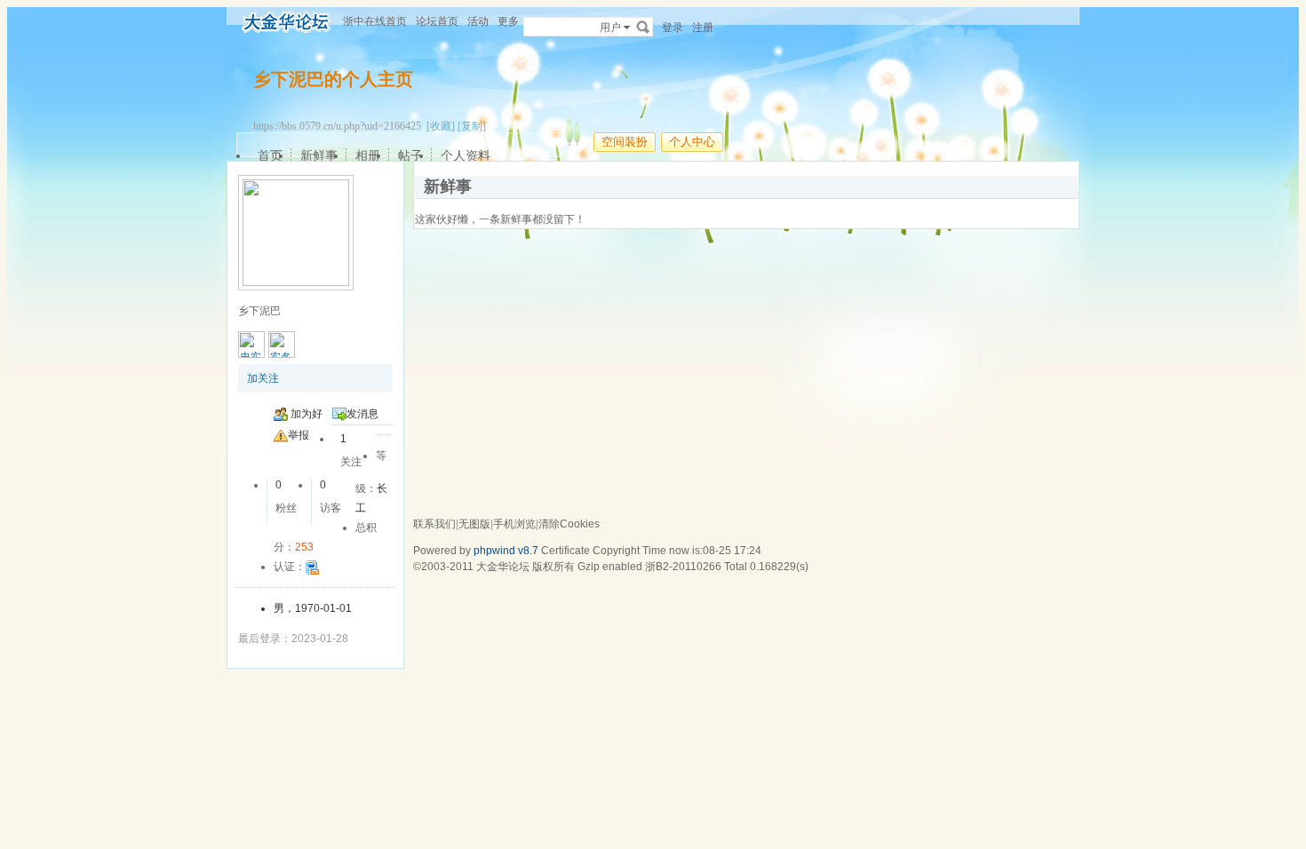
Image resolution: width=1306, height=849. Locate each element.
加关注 (263, 378)
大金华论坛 (503, 566)
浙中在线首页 (375, 21)
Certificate (565, 550)
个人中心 (692, 141)
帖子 (410, 155)
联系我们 (434, 524)
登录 (672, 27)
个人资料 (465, 155)
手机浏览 (514, 524)
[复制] (472, 126)
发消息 (362, 414)
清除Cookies (569, 524)
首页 (270, 155)
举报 (298, 435)
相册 (367, 155)
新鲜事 (319, 155)
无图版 (474, 524)
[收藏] (440, 126)
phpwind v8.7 (506, 550)
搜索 (643, 27)
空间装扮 (624, 141)
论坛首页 (437, 21)
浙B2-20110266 (683, 566)
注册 (702, 27)
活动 (478, 21)
